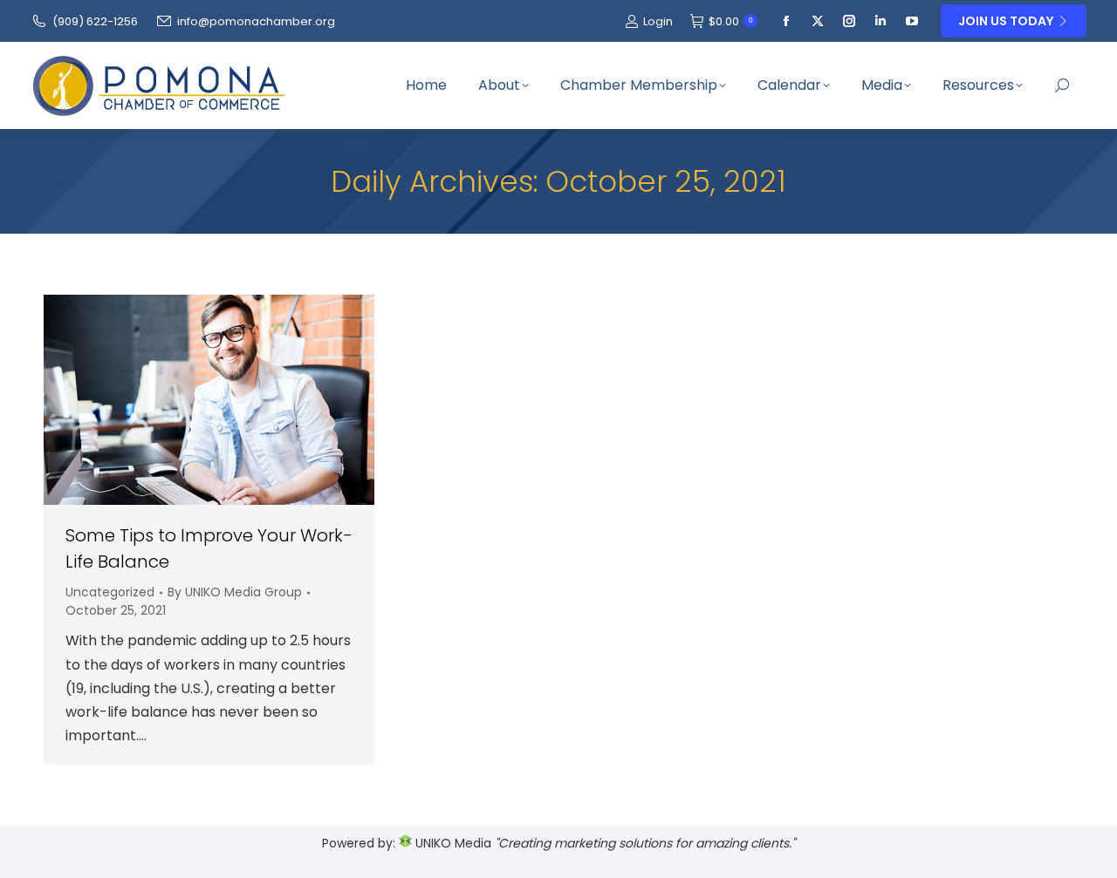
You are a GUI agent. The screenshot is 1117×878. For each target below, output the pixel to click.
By (235, 592)
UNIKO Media (451, 843)
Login (658, 21)
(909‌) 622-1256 (95, 21)
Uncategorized (109, 592)
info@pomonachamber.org (256, 21)
